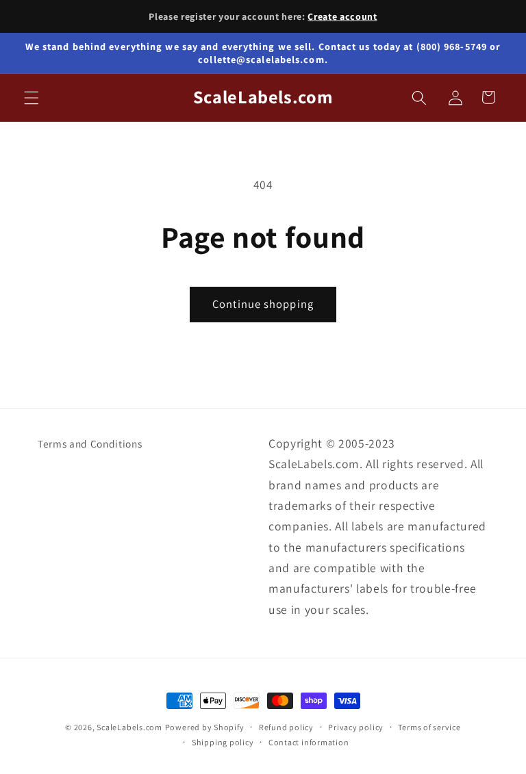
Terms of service (429, 727)
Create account (342, 16)
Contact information (308, 742)
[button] (31, 97)
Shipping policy (223, 742)
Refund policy (286, 727)
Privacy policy (356, 727)
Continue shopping (263, 303)
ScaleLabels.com (129, 727)
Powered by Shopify (205, 727)
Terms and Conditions (90, 443)
